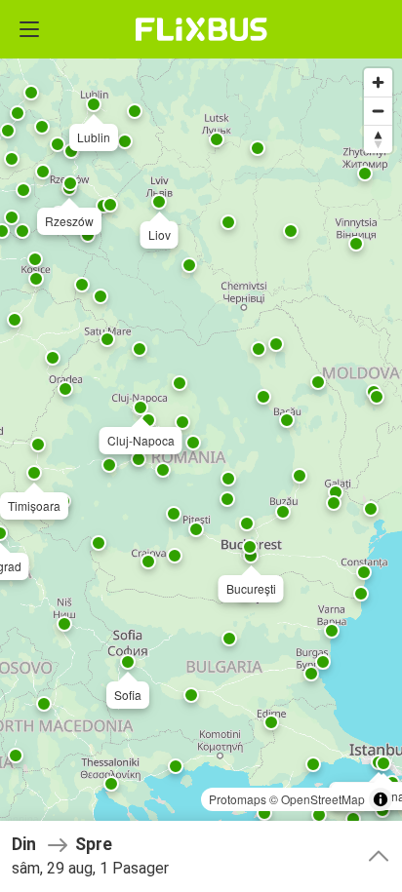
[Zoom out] (378, 111)
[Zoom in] (378, 82)
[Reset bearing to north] (378, 139)
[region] (201, 446)
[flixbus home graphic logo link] (201, 29)
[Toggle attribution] (380, 799)
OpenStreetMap (323, 799)
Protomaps (237, 799)
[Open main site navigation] (29, 29)
